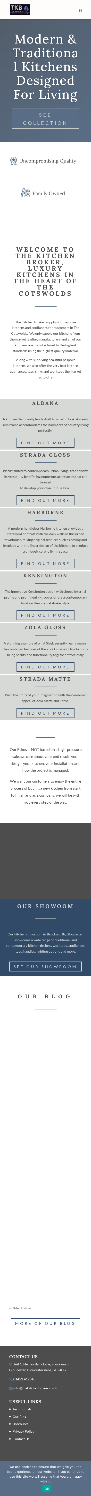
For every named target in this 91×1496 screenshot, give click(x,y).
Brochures (20, 1424)
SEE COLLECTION (45, 119)
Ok (47, 1489)
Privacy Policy (23, 1431)
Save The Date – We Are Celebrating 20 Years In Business (44, 1047)
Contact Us (21, 1439)
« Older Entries (20, 1308)
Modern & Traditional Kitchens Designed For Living (45, 66)
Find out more (45, 442)
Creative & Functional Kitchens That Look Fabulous (45, 1235)
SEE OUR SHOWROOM (45, 966)
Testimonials (22, 1409)
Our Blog (19, 1417)
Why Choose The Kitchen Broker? (37, 1135)
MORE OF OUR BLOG (45, 1323)
